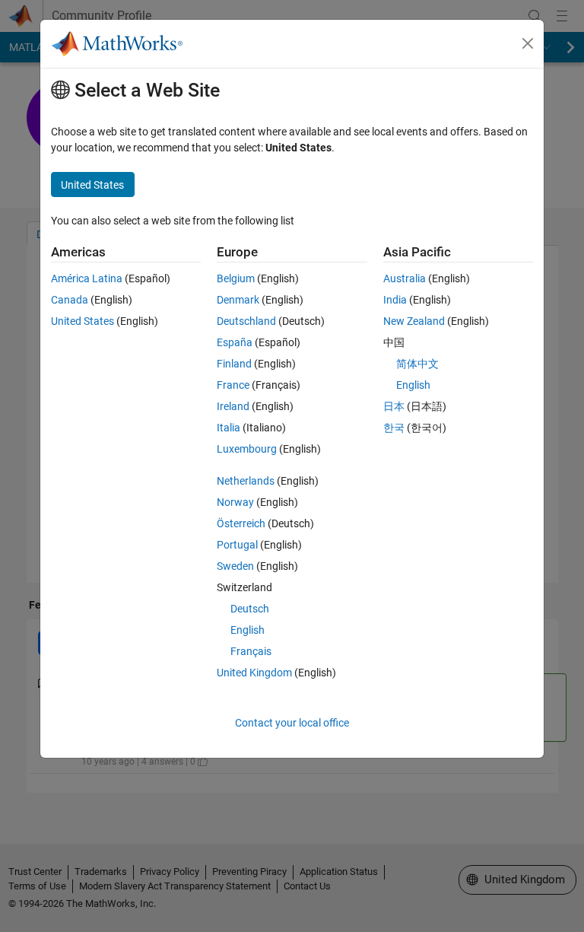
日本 (394, 406)
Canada (69, 300)
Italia (228, 427)
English (247, 630)
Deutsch (249, 609)
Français (250, 651)
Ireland (233, 406)
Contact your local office (292, 723)
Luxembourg (247, 449)
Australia (404, 278)
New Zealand (414, 321)
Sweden (235, 566)
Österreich (241, 523)
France (233, 385)
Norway (235, 502)
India (395, 300)
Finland (234, 364)
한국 (394, 427)
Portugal (237, 545)
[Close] (527, 43)
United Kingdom (254, 672)
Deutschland (246, 321)
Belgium (236, 278)
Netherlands (246, 481)
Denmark (238, 300)
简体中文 (417, 364)
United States (82, 321)
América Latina (86, 278)
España (234, 342)
